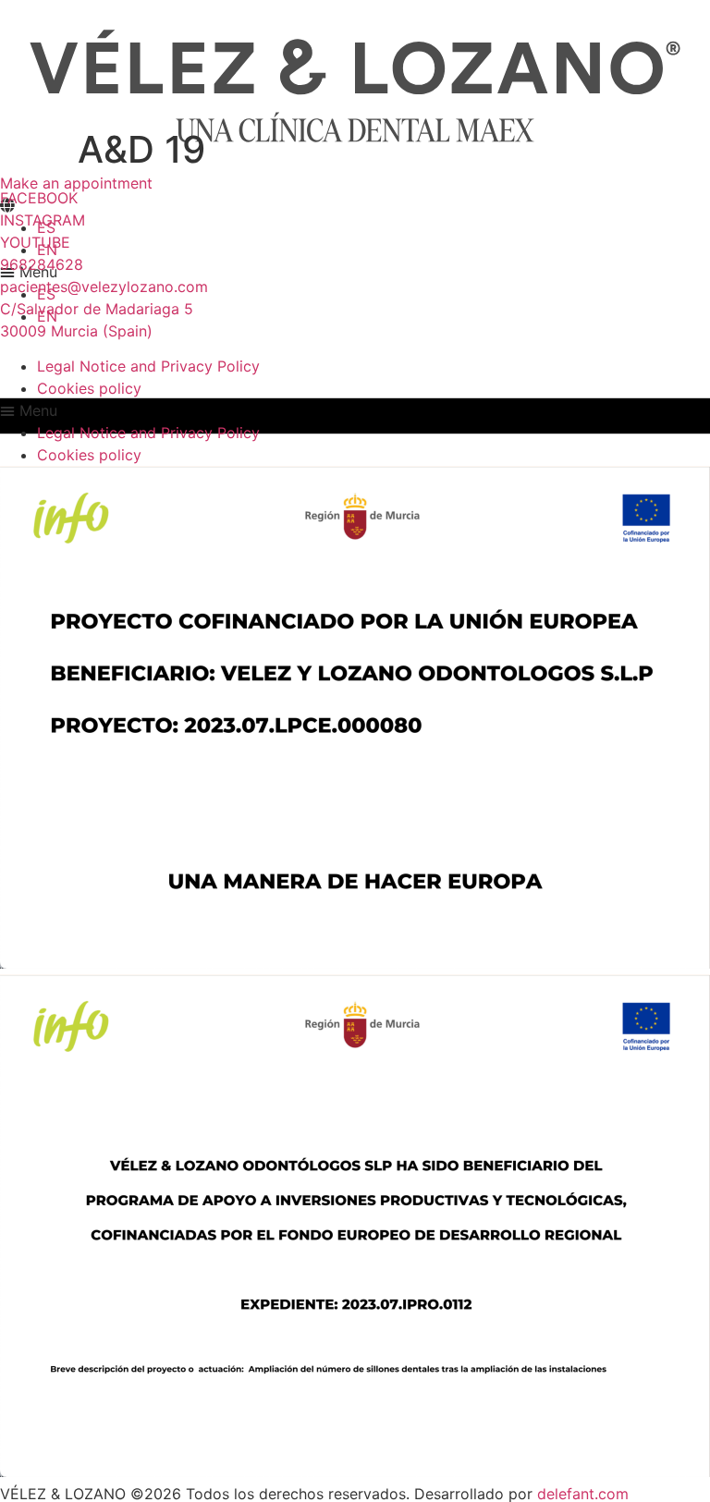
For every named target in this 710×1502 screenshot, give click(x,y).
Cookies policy (89, 388)
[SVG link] (355, 86)
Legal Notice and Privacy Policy (148, 366)
